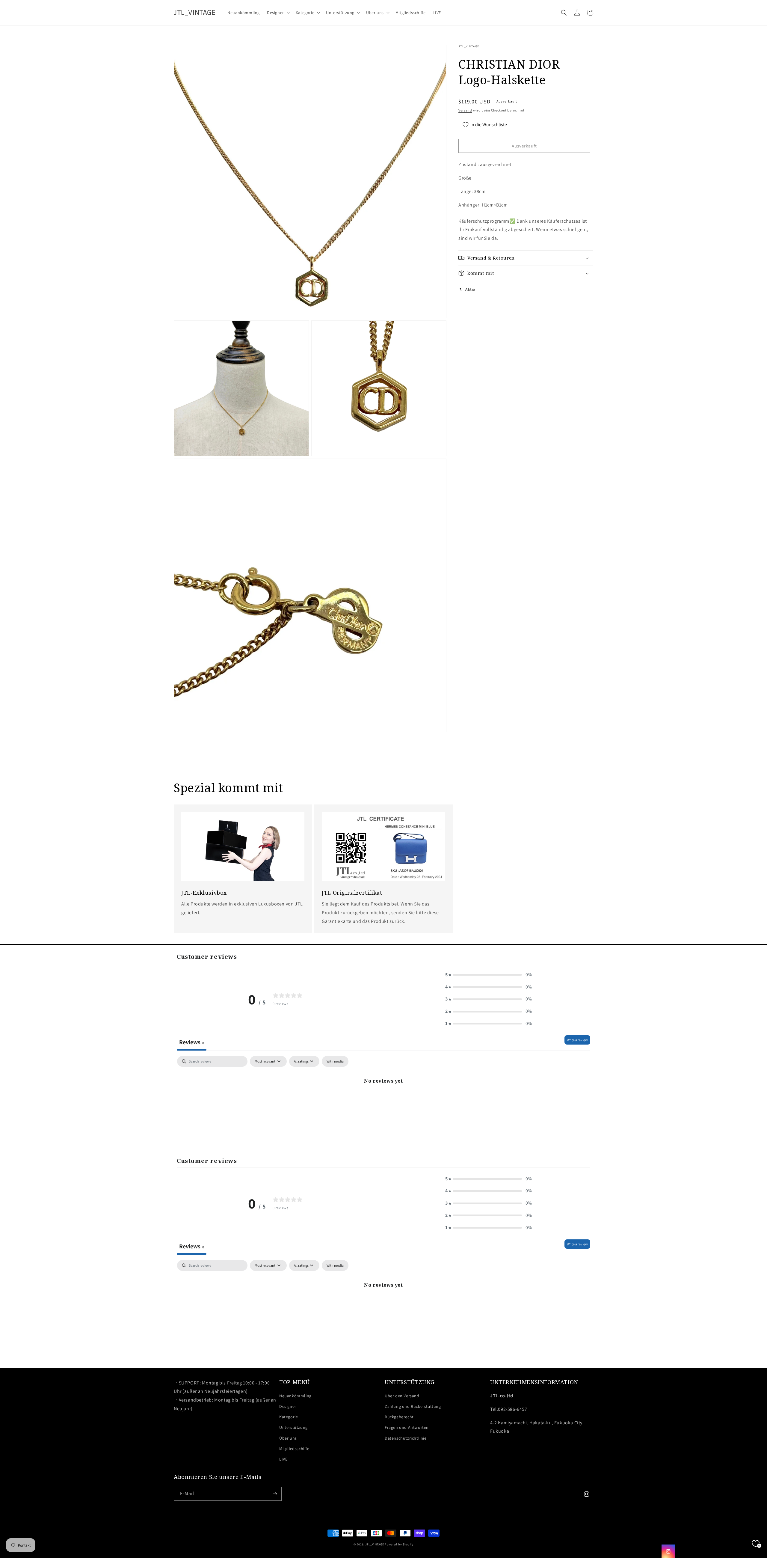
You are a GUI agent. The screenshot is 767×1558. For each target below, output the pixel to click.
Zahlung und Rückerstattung (413, 1406)
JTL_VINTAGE (374, 1544)
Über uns (288, 1438)
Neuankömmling (295, 1396)
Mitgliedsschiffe (294, 1448)
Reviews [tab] (191, 1042)
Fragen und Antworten (407, 1427)
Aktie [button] (470, 289)
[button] (277, 12)
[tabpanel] (383, 1101)
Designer (287, 1406)
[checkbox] (335, 1061)
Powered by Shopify (399, 1544)
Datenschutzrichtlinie (406, 1438)
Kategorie (288, 1417)
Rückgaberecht (399, 1417)
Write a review (577, 1040)
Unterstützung (293, 1427)
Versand (465, 110)
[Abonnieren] (274, 1494)
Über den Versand (402, 1396)
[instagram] (668, 1551)
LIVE (283, 1459)
